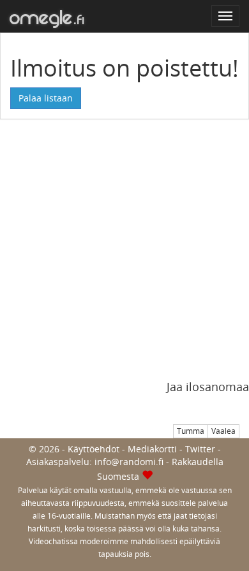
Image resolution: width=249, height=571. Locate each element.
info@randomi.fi (128, 462)
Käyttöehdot (93, 449)
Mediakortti (152, 449)
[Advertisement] (124, 256)
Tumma (190, 431)
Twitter (200, 449)
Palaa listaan (46, 98)
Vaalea (223, 431)
